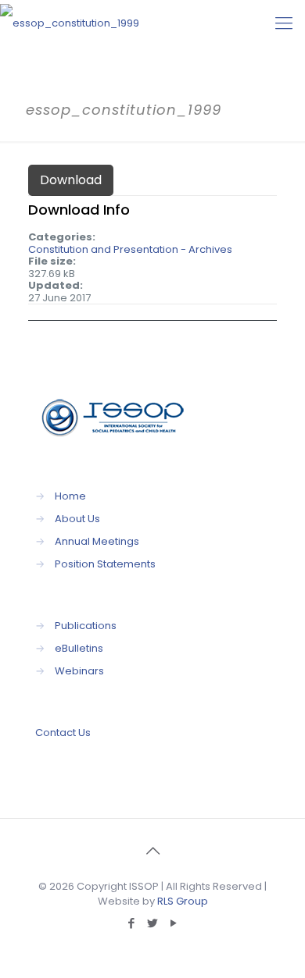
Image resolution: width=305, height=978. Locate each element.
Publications (86, 625)
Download (71, 180)
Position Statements (105, 564)
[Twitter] (153, 923)
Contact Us (63, 732)
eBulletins (79, 648)
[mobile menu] (284, 23)
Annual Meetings (97, 541)
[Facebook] (132, 923)
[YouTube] (174, 923)
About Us (77, 518)
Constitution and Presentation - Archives (130, 249)
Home (70, 496)
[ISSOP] (69, 23)
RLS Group (182, 901)
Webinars (79, 670)
